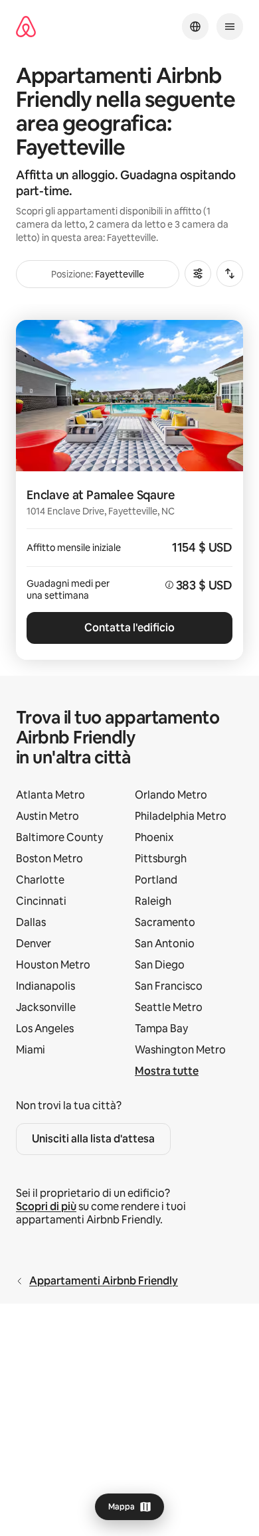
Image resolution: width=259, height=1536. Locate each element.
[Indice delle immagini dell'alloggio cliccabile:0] (129, 395)
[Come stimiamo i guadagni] (169, 584)
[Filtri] (198, 273)
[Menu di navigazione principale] (229, 26)
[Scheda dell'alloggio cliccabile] (129, 565)
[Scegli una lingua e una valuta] (195, 26)
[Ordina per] (229, 273)
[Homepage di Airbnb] (26, 27)
